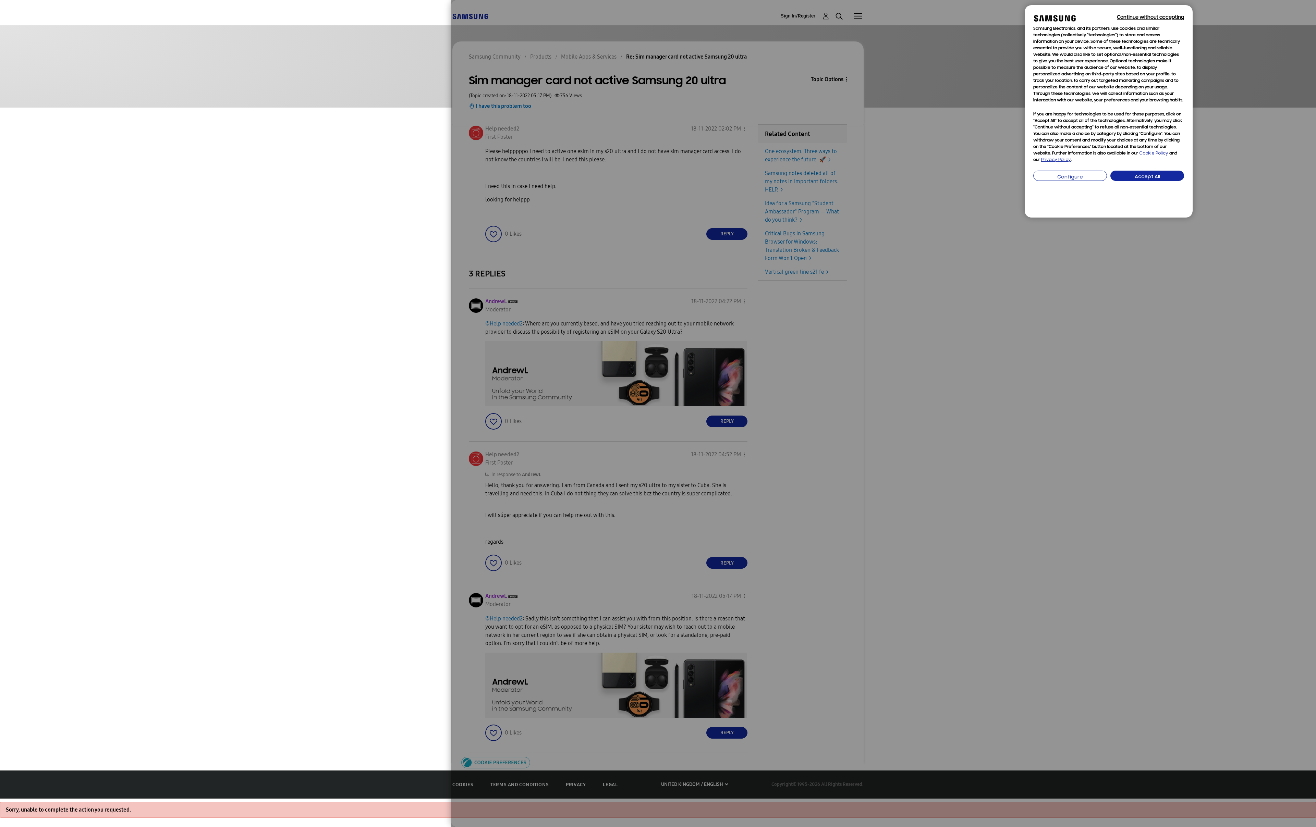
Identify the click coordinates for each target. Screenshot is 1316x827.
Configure (1070, 177)
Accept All (1147, 177)
